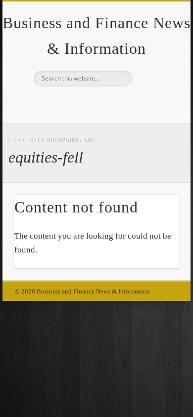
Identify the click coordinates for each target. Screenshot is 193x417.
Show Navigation (154, 88)
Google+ (95, 103)
